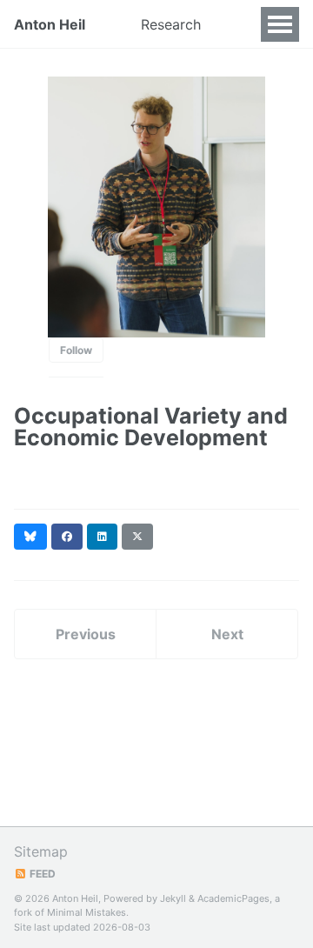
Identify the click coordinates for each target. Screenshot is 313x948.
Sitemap (41, 851)
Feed (41, 873)
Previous (86, 634)
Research (171, 24)
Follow (76, 350)
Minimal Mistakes (86, 912)
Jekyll (173, 898)
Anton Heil (49, 24)
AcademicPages (233, 898)
